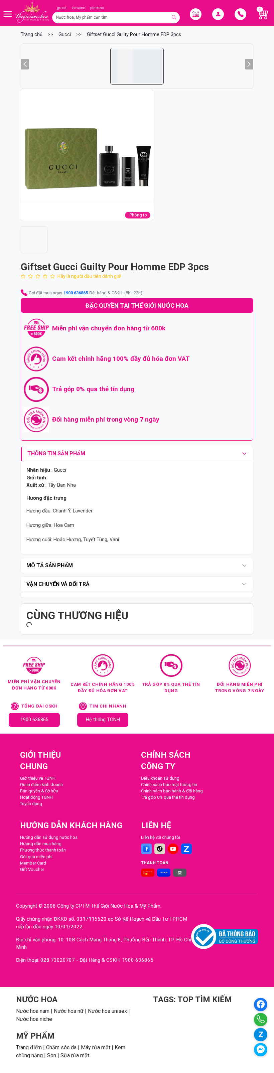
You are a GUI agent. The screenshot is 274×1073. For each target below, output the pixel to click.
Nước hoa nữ (69, 1011)
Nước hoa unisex (107, 1011)
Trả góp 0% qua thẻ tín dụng (168, 797)
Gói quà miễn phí (36, 856)
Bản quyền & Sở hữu (39, 790)
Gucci (64, 34)
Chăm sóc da (61, 1047)
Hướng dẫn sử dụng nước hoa (49, 837)
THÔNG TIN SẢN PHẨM (56, 453)
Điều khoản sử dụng (160, 778)
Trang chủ (31, 34)
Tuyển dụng (31, 803)
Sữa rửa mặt (74, 1055)
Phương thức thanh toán (43, 850)
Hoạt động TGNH (36, 797)
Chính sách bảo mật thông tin (169, 784)
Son (51, 1055)
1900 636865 (75, 292)
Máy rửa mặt (95, 1047)
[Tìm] (174, 17)
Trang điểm (29, 1047)
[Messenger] (260, 1049)
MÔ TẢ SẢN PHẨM (49, 565)
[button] (87, 155)
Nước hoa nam (32, 1011)
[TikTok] (159, 849)
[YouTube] (173, 849)
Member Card (33, 863)
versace (78, 8)
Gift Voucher (32, 869)
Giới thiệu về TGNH (37, 778)
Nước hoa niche (34, 1019)
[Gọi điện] (260, 1019)
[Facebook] (146, 849)
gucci (61, 8)
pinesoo (97, 8)
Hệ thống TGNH (103, 720)
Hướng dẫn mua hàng (40, 843)
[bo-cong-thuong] (224, 936)
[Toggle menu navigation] (8, 14)
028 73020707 (57, 960)
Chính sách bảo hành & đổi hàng (172, 790)
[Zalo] (186, 849)
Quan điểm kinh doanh (41, 784)
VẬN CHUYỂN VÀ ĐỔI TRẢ (58, 584)
